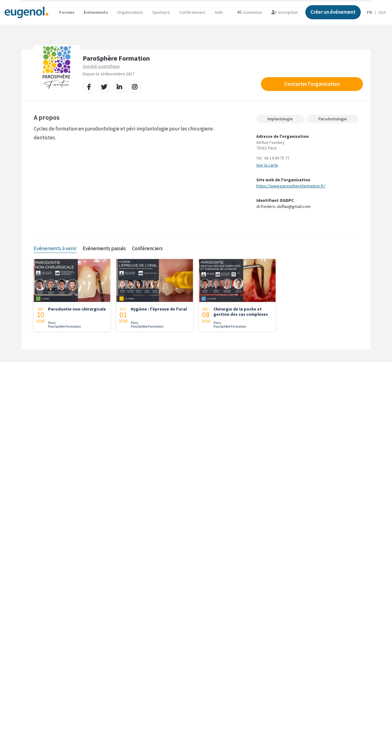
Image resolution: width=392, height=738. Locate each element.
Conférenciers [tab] (147, 248)
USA (382, 12)
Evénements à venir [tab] (55, 248)
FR (369, 12)
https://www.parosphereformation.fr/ (290, 186)
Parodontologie (332, 119)
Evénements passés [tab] (104, 248)
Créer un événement (333, 12)
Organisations (130, 12)
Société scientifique (101, 66)
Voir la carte (267, 165)
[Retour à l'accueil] (26, 12)
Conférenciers (192, 12)
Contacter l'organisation (312, 84)
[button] (218, 12)
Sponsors (161, 12)
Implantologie (280, 119)
